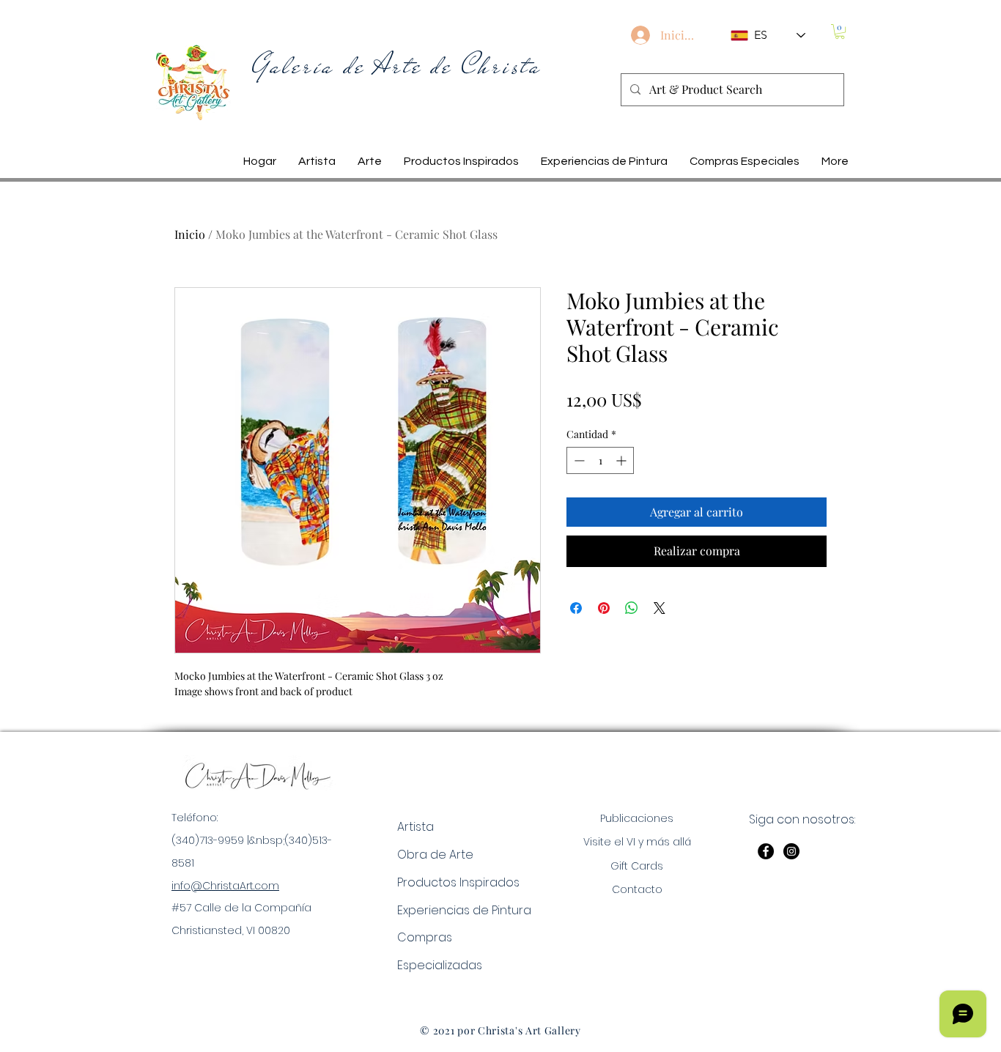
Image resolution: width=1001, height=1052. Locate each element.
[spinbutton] (600, 460)
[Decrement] (578, 460)
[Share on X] (659, 608)
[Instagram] (791, 851)
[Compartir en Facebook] (576, 608)
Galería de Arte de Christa (397, 65)
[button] (840, 31)
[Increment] (622, 460)
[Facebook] (766, 851)
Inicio (189, 234)
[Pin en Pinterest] (604, 608)
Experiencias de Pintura (464, 910)
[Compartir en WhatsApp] (631, 608)
